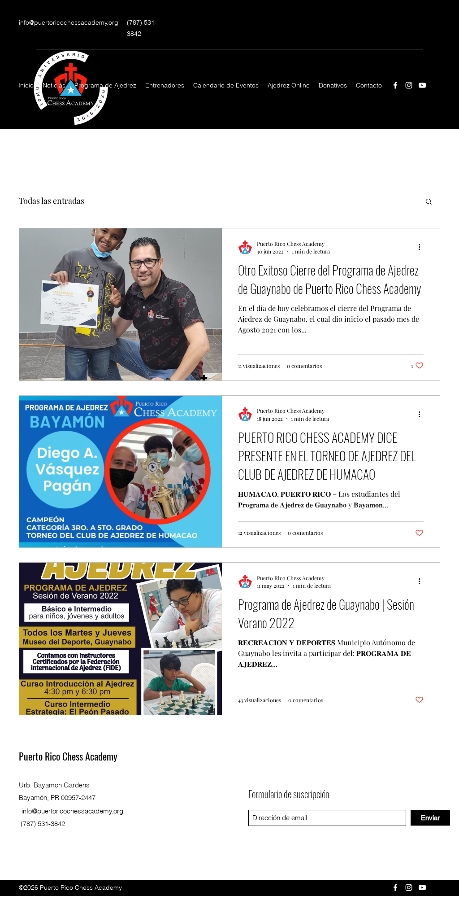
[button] (428, 202)
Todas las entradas (51, 200)
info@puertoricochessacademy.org (68, 22)
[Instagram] (408, 85)
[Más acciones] (422, 247)
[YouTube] (422, 85)
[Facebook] (395, 85)
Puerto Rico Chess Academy (68, 756)
